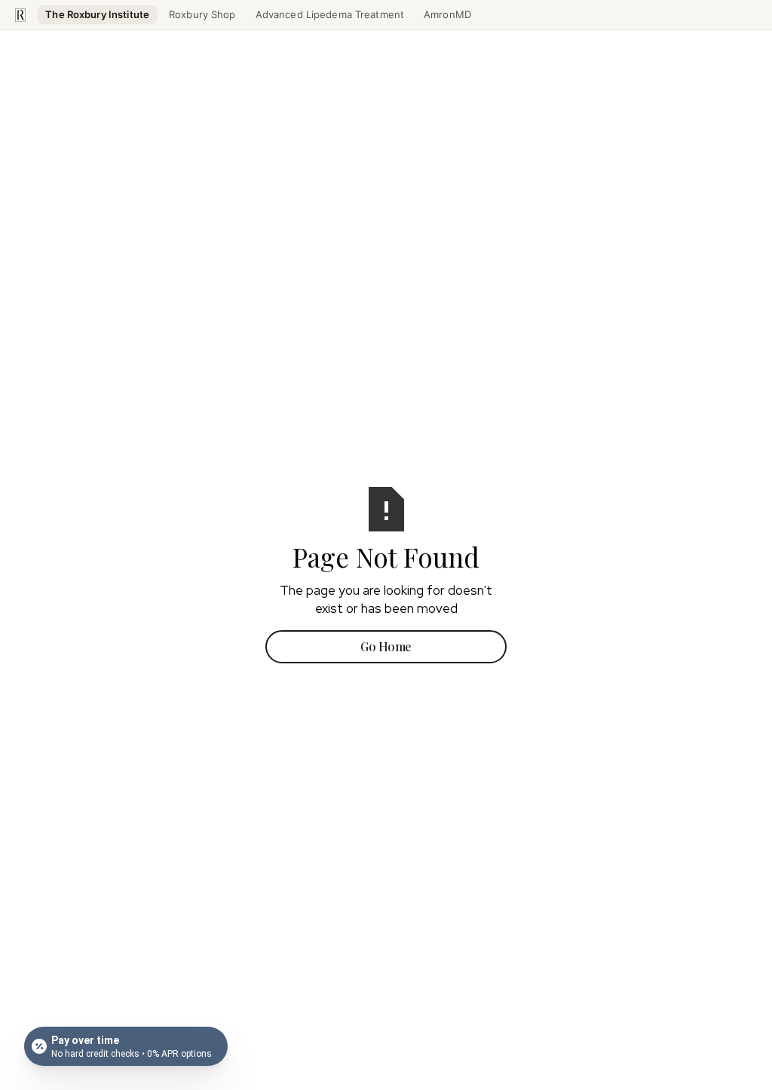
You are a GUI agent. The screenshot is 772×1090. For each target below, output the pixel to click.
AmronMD (447, 14)
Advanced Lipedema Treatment (330, 14)
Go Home (386, 646)
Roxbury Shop (202, 14)
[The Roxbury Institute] (20, 15)
